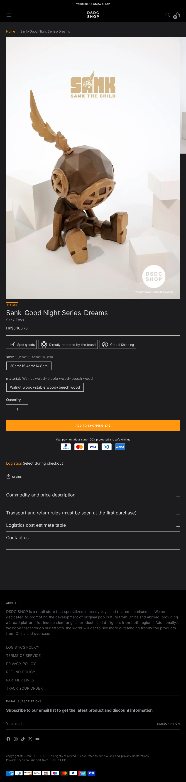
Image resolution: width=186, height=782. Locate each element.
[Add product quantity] (10, 409)
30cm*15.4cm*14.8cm (29, 366)
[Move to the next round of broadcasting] (176, 574)
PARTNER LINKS (20, 680)
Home (10, 31)
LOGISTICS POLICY (22, 647)
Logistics (14, 463)
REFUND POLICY (20, 672)
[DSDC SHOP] (93, 15)
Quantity (13, 399)
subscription (168, 723)
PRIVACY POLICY (21, 663)
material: (49, 378)
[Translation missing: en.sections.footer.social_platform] (9, 740)
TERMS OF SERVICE (23, 655)
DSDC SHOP (41, 756)
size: (29, 357)
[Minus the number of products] (24, 409)
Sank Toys (15, 320)
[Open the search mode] (167, 14)
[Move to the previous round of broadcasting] (165, 575)
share (17, 476)
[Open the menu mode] (8, 14)
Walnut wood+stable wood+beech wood (45, 387)
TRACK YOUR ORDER (24, 688)
